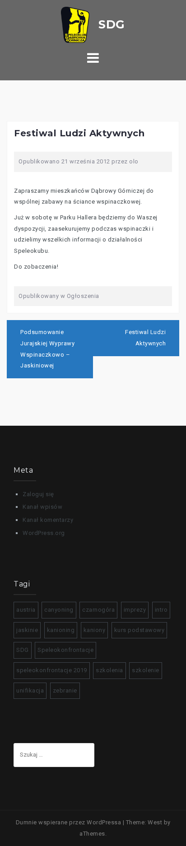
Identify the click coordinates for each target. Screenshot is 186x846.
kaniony (95, 630)
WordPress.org (44, 533)
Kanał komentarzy (48, 519)
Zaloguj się (38, 494)
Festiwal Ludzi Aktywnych (145, 338)
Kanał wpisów (42, 506)
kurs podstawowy (139, 630)
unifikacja (30, 690)
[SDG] (93, 24)
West (155, 822)
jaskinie (27, 630)
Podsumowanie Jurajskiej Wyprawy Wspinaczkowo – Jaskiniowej (47, 349)
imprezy (135, 609)
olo (134, 161)
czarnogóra (98, 609)
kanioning (61, 630)
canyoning (59, 609)
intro (161, 609)
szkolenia (109, 670)
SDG (22, 649)
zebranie (65, 690)
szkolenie (145, 670)
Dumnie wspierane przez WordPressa (68, 822)
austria (26, 609)
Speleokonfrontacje (65, 649)
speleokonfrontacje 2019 (51, 670)
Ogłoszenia (83, 296)
